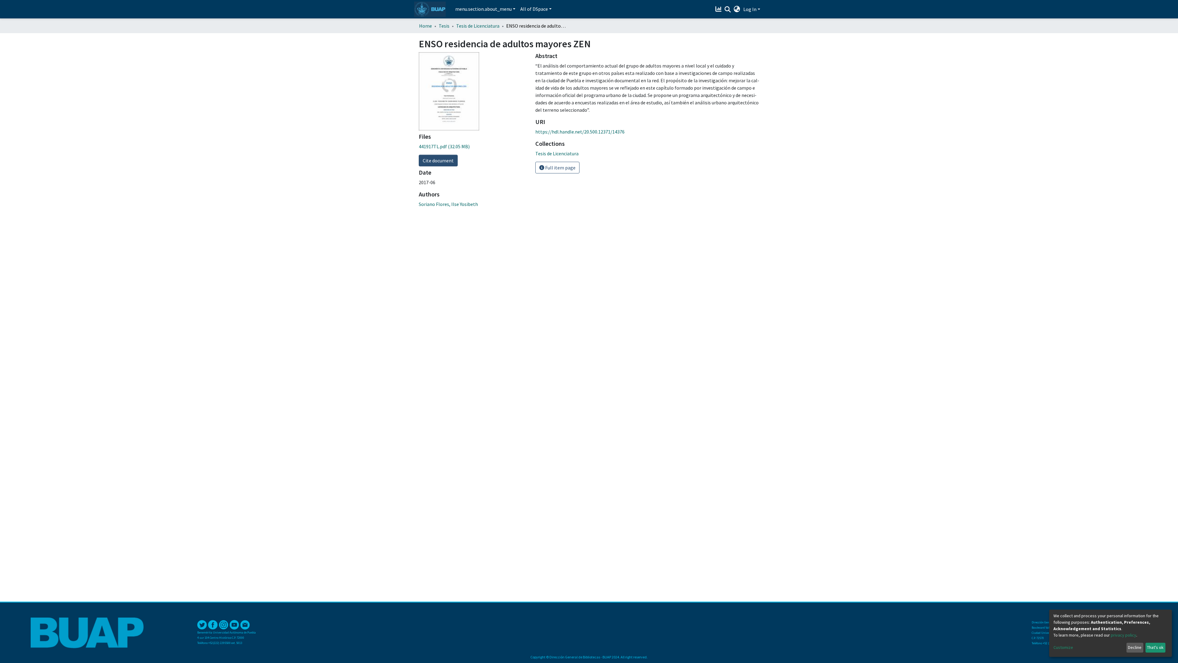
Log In (749, 9)
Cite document (438, 160)
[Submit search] (728, 10)
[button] (737, 9)
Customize (1063, 647)
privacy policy (1123, 635)
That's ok (1155, 647)
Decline (1134, 647)
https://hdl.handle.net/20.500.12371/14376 (580, 132)
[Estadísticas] (719, 9)
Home (425, 26)
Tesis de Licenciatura (477, 26)
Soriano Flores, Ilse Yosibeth (448, 204)
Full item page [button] (560, 168)
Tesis (444, 26)
